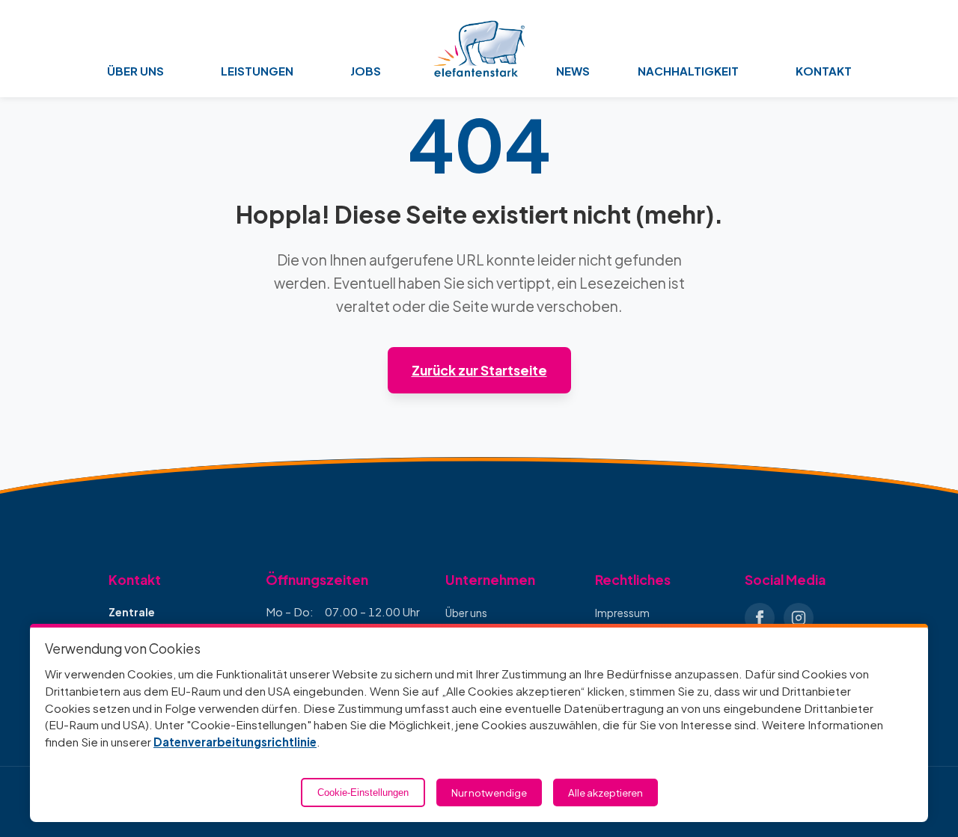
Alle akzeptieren (605, 792)
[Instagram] (799, 618)
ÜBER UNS (135, 71)
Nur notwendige (489, 792)
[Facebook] (760, 618)
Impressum (622, 612)
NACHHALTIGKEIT (688, 71)
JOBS (365, 71)
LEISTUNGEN (257, 71)
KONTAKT (824, 71)
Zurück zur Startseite (479, 370)
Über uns (466, 612)
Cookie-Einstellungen (363, 792)
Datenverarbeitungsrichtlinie (235, 742)
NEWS (573, 71)
